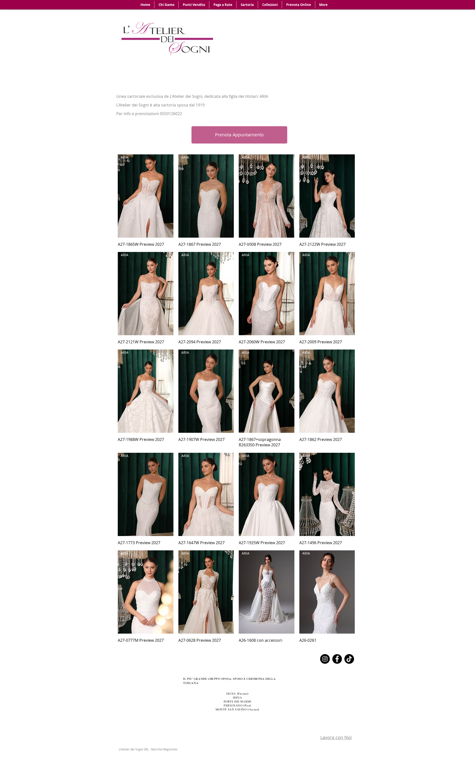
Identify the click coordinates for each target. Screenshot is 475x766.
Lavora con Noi (336, 737)
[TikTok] (349, 659)
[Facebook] (337, 659)
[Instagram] (325, 659)
